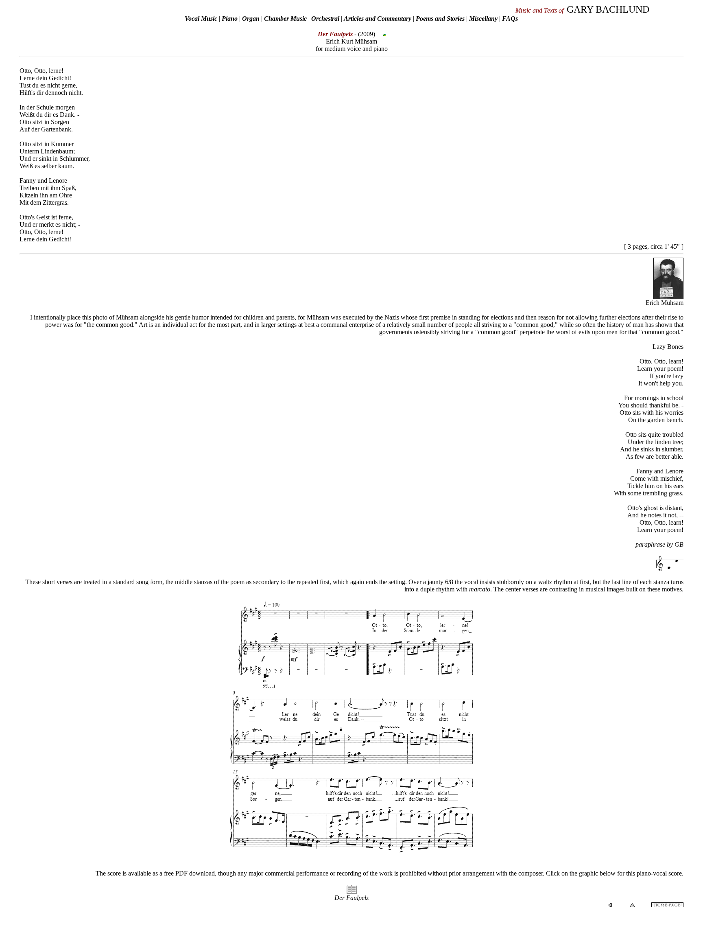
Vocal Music (201, 18)
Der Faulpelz (351, 897)
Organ (251, 18)
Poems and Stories (440, 18)
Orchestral (326, 18)
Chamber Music (285, 18)
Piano (230, 18)
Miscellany (483, 18)
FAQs (510, 18)
